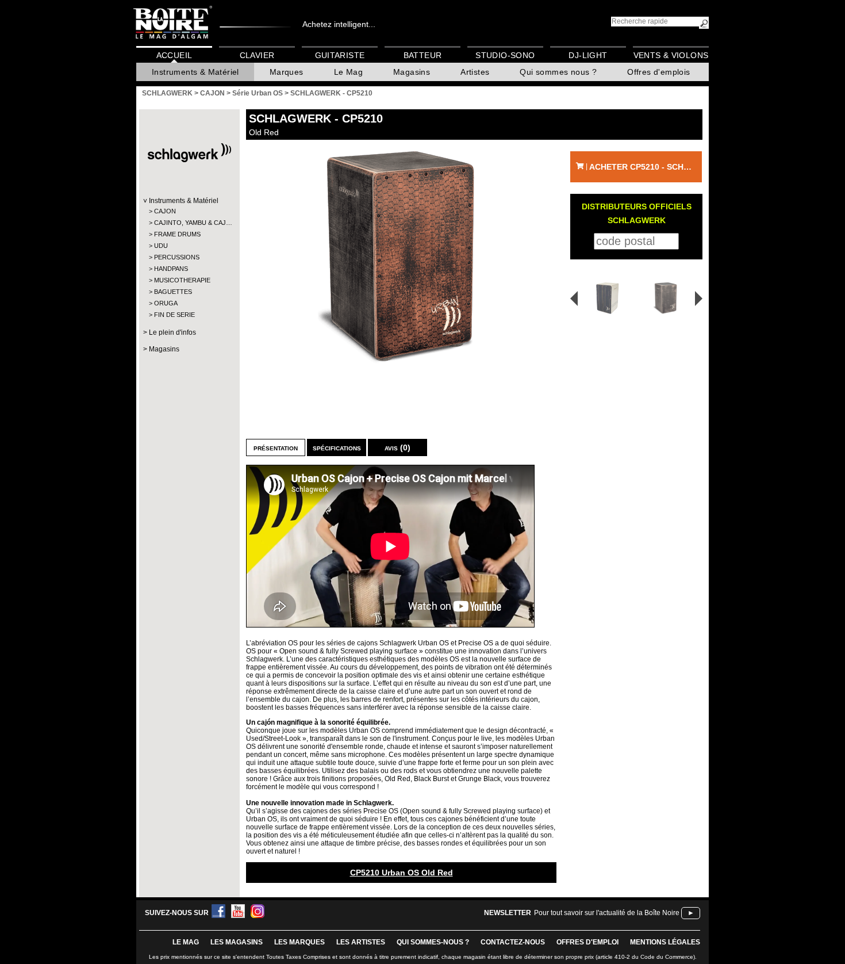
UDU (161, 245)
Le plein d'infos (172, 332)
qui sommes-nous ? (433, 942)
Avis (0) (397, 447)
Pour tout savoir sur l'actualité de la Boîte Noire (606, 913)
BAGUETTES (173, 291)
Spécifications (337, 447)
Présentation (276, 447)
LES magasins (236, 942)
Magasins (411, 71)
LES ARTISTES (360, 942)
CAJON (165, 211)
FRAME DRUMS (177, 234)
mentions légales (665, 942)
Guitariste (340, 55)
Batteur (423, 55)
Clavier (257, 55)
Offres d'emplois (658, 71)
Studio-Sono (505, 55)
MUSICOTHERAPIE (182, 280)
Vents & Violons (671, 55)
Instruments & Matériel (195, 71)
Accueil (174, 55)
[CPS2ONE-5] (603, 298)
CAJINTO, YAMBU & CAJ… (189, 222)
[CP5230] (667, 298)
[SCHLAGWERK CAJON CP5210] (401, 258)
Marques (287, 71)
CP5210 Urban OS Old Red (401, 872)
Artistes (474, 71)
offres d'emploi (587, 942)
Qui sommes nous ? (558, 71)
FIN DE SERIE (174, 314)
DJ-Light (588, 55)
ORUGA (166, 303)
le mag (185, 942)
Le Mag (348, 71)
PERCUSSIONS (176, 257)
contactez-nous (513, 942)
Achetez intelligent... (338, 24)
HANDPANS (171, 268)
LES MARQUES (299, 942)
